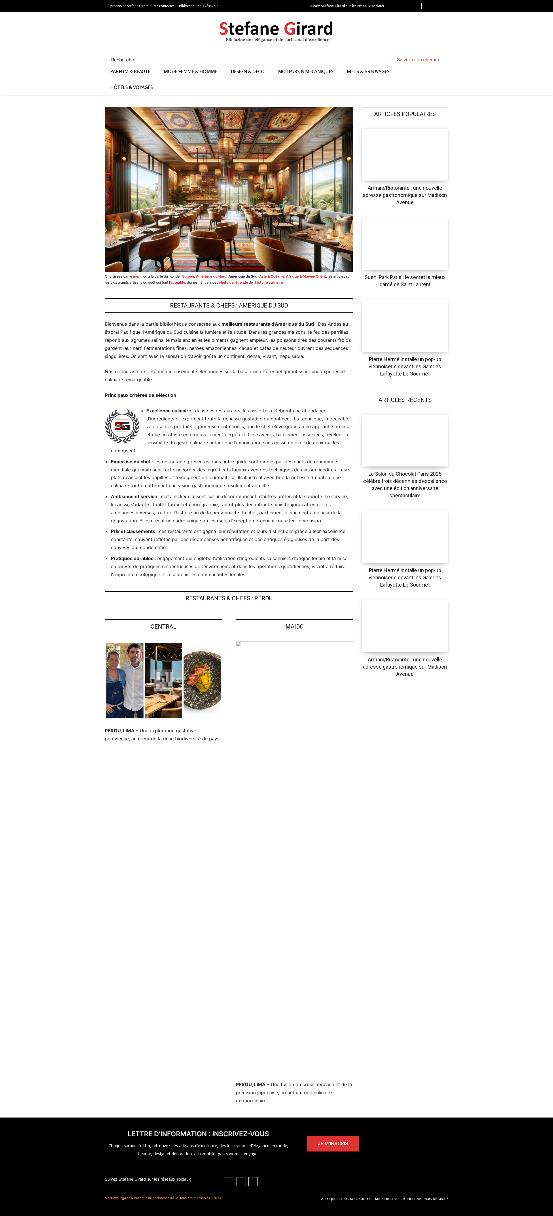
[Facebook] (410, 6)
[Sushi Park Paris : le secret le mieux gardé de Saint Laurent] (405, 244)
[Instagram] (419, 6)
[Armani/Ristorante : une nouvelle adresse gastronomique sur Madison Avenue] (405, 155)
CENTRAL (163, 626)
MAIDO (294, 626)
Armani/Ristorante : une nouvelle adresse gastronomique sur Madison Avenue (405, 195)
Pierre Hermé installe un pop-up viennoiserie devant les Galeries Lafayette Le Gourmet (405, 366)
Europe (188, 276)
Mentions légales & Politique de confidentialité (139, 1198)
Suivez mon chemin (418, 59)
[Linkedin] (401, 6)
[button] (129, 60)
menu (137, 276)
